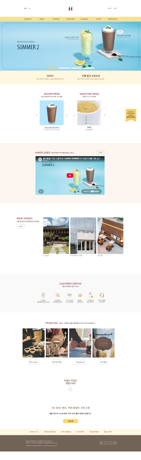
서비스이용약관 (66, 432)
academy (84, 19)
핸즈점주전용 (94, 432)
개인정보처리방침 (50, 432)
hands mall (113, 19)
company (28, 19)
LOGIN (109, 8)
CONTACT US (33, 432)
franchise (70, 19)
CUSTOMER (80, 432)
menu (42, 19)
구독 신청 (70, 421)
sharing (56, 19)
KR (25, 8)
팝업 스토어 (108, 432)
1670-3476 (34, 443)
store (98, 19)
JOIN (115, 8)
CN (29, 8)
